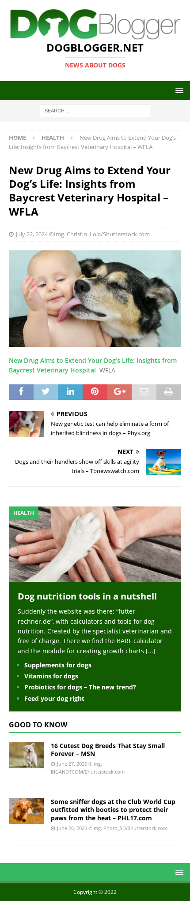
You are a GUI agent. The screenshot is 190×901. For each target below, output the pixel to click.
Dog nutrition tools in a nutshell (87, 596)
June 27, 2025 (72, 763)
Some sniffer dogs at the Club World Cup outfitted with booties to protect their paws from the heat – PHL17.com (113, 809)
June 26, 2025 (72, 828)
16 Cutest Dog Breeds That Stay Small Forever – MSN (108, 749)
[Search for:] (95, 110)
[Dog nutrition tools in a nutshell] (95, 577)
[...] (151, 651)
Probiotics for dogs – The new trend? (80, 687)
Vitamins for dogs (51, 676)
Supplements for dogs (57, 665)
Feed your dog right (54, 698)
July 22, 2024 (32, 234)
